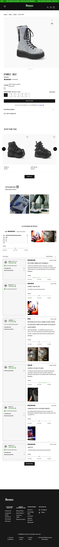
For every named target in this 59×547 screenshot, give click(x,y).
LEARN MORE (32, 507)
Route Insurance (20, 519)
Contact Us (8, 511)
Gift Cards (8, 521)
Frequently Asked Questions (8, 515)
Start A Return (20, 513)
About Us (30, 510)
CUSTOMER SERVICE (9, 507)
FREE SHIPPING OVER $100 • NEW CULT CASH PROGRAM (17, 1)
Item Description (9, 109)
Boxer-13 (6, 167)
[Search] (48, 7)
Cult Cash (30, 516)
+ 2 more (45, 359)
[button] (11, 79)
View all (29, 176)
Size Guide (8, 519)
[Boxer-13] (16, 149)
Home (5, 14)
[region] (43, 236)
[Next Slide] (55, 236)
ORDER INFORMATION (20, 507)
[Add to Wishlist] (27, 137)
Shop (10, 14)
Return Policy (20, 511)
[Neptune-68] (43, 149)
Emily (15, 14)
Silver (5, 88)
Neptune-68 (34, 167)
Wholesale (30, 522)
